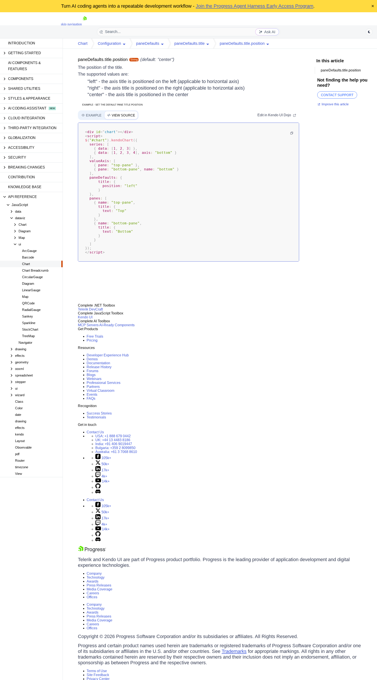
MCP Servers (88, 325)
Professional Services (103, 383)
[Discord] (98, 492)
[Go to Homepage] (85, 24)
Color (19, 408)
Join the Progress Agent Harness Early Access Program (254, 6)
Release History (99, 367)
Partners (93, 387)
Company (94, 573)
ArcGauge (29, 251)
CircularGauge (32, 277)
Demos (92, 359)
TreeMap (28, 336)
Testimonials (96, 417)
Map (25, 296)
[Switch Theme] (369, 31)
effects (20, 428)
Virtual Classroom (100, 390)
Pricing (92, 340)
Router (20, 460)
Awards (92, 581)
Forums (92, 371)
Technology (96, 577)
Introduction (21, 43)
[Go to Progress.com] (92, 551)
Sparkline (28, 323)
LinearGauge (31, 290)
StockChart (30, 329)
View (18, 473)
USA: (113, 436)
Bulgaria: (115, 448)
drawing (20, 421)
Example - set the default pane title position (112, 104)
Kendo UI (85, 317)
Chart (26, 264)
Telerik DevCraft (90, 309)
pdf (17, 454)
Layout (20, 441)
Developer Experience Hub (108, 355)
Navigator (25, 342)
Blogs (91, 375)
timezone (21, 467)
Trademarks (234, 651)
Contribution (21, 177)
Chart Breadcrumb (35, 270)
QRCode (28, 303)
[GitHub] (98, 487)
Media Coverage (99, 589)
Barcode (28, 257)
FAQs (91, 398)
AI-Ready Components (117, 325)
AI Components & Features (24, 66)
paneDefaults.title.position (103, 59)
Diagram (28, 283)
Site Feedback (98, 675)
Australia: (116, 452)
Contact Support (337, 95)
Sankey (27, 316)
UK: (112, 440)
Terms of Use (97, 671)
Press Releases (99, 585)
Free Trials (95, 336)
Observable (23, 447)
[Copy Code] (291, 133)
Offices (92, 597)
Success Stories (99, 413)
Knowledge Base (24, 187)
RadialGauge (31, 310)
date (18, 414)
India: (113, 444)
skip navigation (71, 24)
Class (19, 401)
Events (92, 394)
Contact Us (95, 432)
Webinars (94, 379)
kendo (19, 434)
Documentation (98, 363)
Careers (93, 593)
